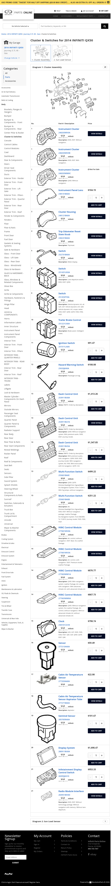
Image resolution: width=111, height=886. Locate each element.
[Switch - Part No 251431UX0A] (46, 278)
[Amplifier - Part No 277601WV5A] (46, 553)
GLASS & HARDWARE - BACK (14, 274)
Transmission (6, 614)
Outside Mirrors (11, 409)
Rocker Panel (10, 453)
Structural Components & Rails (13, 494)
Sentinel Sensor (66, 715)
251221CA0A (64, 323)
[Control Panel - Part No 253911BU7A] (46, 427)
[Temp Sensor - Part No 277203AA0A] (46, 678)
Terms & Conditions (69, 841)
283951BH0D (64, 795)
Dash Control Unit (68, 394)
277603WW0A (64, 598)
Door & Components (13, 160)
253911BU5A (64, 446)
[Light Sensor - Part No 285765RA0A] (46, 729)
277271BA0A (64, 703)
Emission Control (7, 551)
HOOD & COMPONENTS (10, 313)
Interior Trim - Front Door (13, 345)
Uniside (7, 520)
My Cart (37, 841)
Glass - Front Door (12, 253)
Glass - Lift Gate (11, 257)
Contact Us (65, 844)
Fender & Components (14, 216)
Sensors (7, 473)
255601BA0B (64, 499)
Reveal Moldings (11, 449)
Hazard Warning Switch (71, 364)
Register (37, 848)
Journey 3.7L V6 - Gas (32, 34)
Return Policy (66, 848)
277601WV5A (64, 552)
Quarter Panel (10, 420)
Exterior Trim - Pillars (13, 195)
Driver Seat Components (10, 169)
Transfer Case (6, 610)
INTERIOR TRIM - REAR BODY (14, 362)
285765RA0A (64, 719)
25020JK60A (63, 368)
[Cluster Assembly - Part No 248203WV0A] (46, 136)
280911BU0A (64, 751)
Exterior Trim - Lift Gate (12, 189)
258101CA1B (64, 625)
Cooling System (7, 539)
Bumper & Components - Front (13, 121)
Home (3, 34)
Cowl (6, 152)
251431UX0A (64, 272)
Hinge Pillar (9, 304)
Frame (7, 231)
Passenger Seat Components (11, 414)
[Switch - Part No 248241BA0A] (46, 235)
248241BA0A (64, 238)
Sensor (62, 642)
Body (3, 104)
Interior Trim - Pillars (13, 351)
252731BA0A (64, 254)
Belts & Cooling (7, 100)
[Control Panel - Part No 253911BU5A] (46, 451)
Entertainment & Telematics (11, 564)
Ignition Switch (66, 343)
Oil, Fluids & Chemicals (10, 593)
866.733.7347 (93, 848)
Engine (4, 560)
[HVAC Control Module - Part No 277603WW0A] (46, 598)
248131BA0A (64, 193)
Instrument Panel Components (12, 335)
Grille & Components (13, 294)
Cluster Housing (67, 211)
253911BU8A (64, 397)
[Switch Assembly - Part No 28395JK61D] (46, 777)
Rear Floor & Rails (12, 442)
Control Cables (10, 144)
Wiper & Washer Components (11, 529)
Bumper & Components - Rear (13, 127)
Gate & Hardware (12, 249)
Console (7, 140)
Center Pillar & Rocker (14, 132)
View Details (96, 134)
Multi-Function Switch (70, 471)
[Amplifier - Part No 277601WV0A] (46, 531)
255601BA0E (64, 475)
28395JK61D (63, 776)
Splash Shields (10, 485)
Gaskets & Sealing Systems (12, 244)
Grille (6, 290)
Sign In (36, 844)
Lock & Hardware (11, 392)
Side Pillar (8, 477)
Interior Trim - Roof (12, 374)
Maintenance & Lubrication (11, 589)
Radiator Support (12, 430)
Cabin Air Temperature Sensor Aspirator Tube (70, 698)
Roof (6, 457)
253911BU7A (64, 422)
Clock (61, 621)
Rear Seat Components (14, 446)
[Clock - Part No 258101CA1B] (46, 628)
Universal (8, 524)
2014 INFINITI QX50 (14, 34)
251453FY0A (63, 297)
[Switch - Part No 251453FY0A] (46, 303)
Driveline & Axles (7, 543)
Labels (7, 384)
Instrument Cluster (68, 129)
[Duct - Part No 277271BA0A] (46, 702)
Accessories (10, 81)
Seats (6, 469)
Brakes (4, 535)
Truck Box (8, 509)
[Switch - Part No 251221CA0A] (46, 329)
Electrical (4, 547)
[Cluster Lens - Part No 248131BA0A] (46, 197)
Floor (6, 223)
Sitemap (64, 851)
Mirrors (7, 405)
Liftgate (7, 388)
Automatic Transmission (10, 96)
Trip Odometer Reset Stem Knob (69, 233)
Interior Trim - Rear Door (13, 369)
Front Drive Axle (7, 572)
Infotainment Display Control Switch (70, 771)
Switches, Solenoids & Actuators (14, 504)
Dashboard (9, 156)
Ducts (6, 174)
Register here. (35, 882)
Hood (6, 308)
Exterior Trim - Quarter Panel (14, 200)
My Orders (38, 851)
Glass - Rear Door (12, 261)
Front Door (9, 235)
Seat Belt (8, 465)
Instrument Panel (12, 330)
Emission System (7, 556)
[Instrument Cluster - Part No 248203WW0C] (46, 177)
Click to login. (6, 882)
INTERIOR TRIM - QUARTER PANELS (12, 356)
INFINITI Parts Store (69, 855)
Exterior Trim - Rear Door (13, 206)
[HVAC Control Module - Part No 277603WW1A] (46, 574)
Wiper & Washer (7, 629)
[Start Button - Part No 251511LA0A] (46, 350)
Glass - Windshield (12, 265)
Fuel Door (8, 239)
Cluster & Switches (13, 136)
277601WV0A (64, 531)
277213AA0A (64, 646)
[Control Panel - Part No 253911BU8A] (46, 403)
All (6, 73)
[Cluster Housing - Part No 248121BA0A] (46, 218)
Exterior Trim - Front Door (13, 183)
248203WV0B (64, 153)
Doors (6, 164)
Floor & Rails (9, 227)
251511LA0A (64, 346)
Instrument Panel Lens (70, 190)
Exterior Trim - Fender (14, 178)
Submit (15, 862)
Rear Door (8, 438)
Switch (62, 251)
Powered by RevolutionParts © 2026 (95, 882)
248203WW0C (64, 173)
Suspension (5, 602)
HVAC (3, 581)
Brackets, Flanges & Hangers (13, 110)
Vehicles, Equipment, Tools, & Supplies (12, 624)
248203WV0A (64, 132)
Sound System (10, 481)
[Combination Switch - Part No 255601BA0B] (46, 500)
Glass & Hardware (12, 269)
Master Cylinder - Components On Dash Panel (14, 399)
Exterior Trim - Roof (13, 212)
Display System (66, 747)
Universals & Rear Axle (10, 618)
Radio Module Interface (71, 791)
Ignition (4, 585)
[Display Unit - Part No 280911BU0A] (46, 755)
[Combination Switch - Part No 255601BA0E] (46, 476)
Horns (7, 318)
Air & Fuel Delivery (8, 92)
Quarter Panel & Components (11, 425)
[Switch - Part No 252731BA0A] (46, 257)
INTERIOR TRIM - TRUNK (11, 379)
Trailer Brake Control (69, 320)
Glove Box (8, 286)
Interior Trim (10, 340)
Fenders (8, 220)
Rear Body (8, 434)
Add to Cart (96, 205)
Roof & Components (13, 461)
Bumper (8, 116)
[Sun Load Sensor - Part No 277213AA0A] (46, 655)
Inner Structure (11, 326)
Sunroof (7, 499)
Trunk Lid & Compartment (10, 514)
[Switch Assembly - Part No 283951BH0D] (46, 796)
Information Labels (12, 322)
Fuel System (6, 577)
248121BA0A (64, 215)
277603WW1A (64, 574)
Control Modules (11, 148)
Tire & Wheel (6, 606)
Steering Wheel (11, 489)
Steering (4, 597)
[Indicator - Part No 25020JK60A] (46, 376)
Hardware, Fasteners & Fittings (14, 299)
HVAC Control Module (69, 527)
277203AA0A (64, 681)
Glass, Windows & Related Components (13, 280)
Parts (7, 77)
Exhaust (4, 568)
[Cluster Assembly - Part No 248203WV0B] (46, 156)
